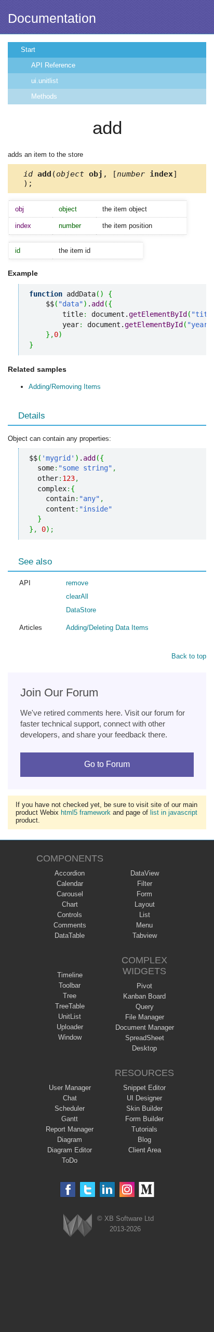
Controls (69, 915)
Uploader (70, 1027)
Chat (70, 1098)
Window (70, 1037)
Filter (144, 883)
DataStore (81, 610)
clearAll (77, 596)
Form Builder (144, 1119)
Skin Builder (144, 1108)
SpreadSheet (144, 1038)
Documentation (52, 18)
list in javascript (173, 812)
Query (145, 1007)
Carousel (70, 894)
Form (144, 894)
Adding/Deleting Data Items (107, 627)
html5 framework (86, 812)
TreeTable (70, 1006)
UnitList (69, 1016)
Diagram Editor (69, 1150)
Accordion (70, 873)
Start (28, 49)
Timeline (70, 975)
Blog (144, 1139)
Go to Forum (107, 764)
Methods (44, 96)
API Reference (53, 65)
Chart (70, 904)
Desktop (144, 1048)
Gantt (69, 1119)
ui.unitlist (44, 81)
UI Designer (144, 1098)
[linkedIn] (107, 1189)
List (144, 915)
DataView (144, 873)
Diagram (69, 1139)
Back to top (188, 656)
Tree (69, 996)
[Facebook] (68, 1189)
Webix (77, 1225)
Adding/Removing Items (65, 387)
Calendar (70, 883)
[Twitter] (87, 1189)
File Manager (144, 1017)
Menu (144, 925)
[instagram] (127, 1189)
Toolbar (70, 985)
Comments (70, 925)
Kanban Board (144, 996)
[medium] (147, 1189)
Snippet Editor (144, 1088)
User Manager (70, 1088)
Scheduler (70, 1108)
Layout (145, 904)
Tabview (144, 935)
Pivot (144, 986)
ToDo (69, 1160)
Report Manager (69, 1129)
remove (77, 583)
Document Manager (144, 1027)
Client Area (144, 1150)
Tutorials (144, 1129)
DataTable (70, 935)
